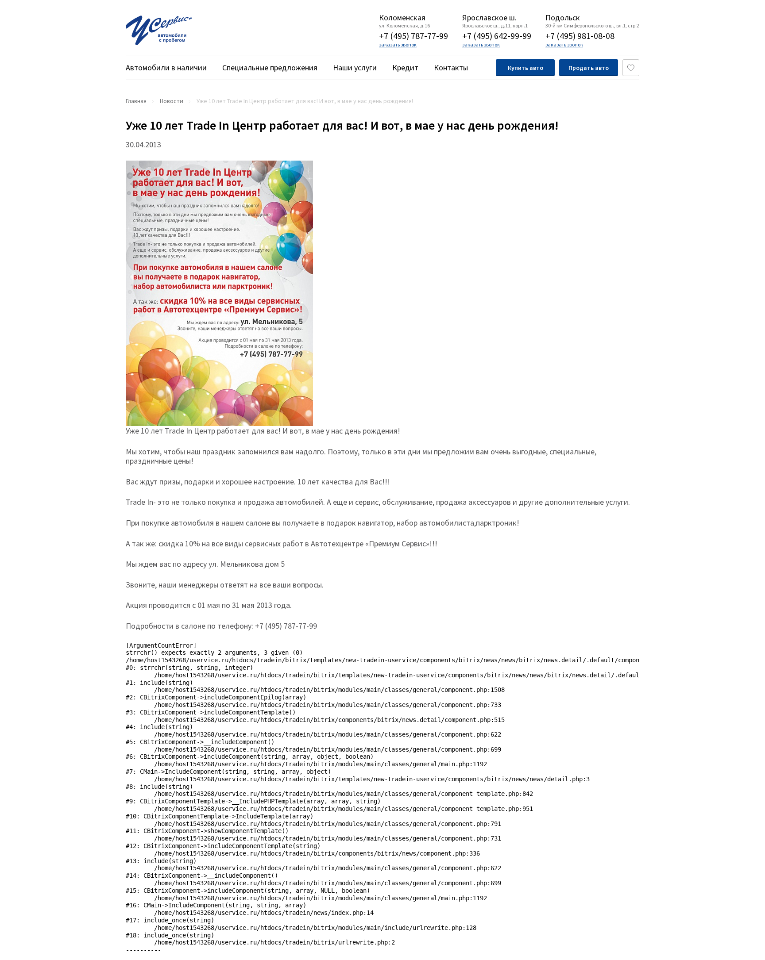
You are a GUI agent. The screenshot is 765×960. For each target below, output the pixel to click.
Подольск (562, 17)
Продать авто (588, 68)
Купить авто (525, 68)
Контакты (451, 67)
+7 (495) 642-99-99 (496, 35)
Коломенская (402, 17)
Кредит (405, 67)
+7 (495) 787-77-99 (413, 35)
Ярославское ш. (489, 17)
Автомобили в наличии (166, 67)
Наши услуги (355, 67)
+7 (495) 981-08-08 (579, 35)
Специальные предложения (269, 67)
